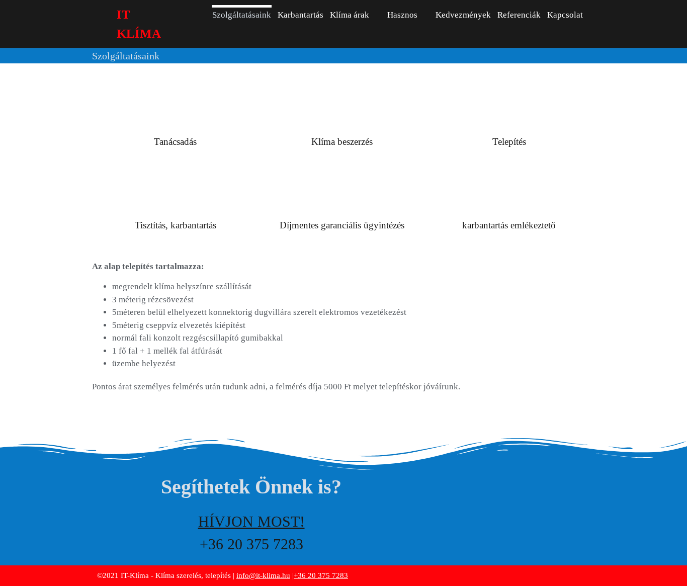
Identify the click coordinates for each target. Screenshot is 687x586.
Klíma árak (349, 15)
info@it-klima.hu (263, 575)
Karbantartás (300, 15)
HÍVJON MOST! (251, 521)
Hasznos (402, 15)
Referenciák (519, 15)
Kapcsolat (565, 15)
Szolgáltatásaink (241, 15)
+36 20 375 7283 (321, 575)
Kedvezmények (463, 15)
